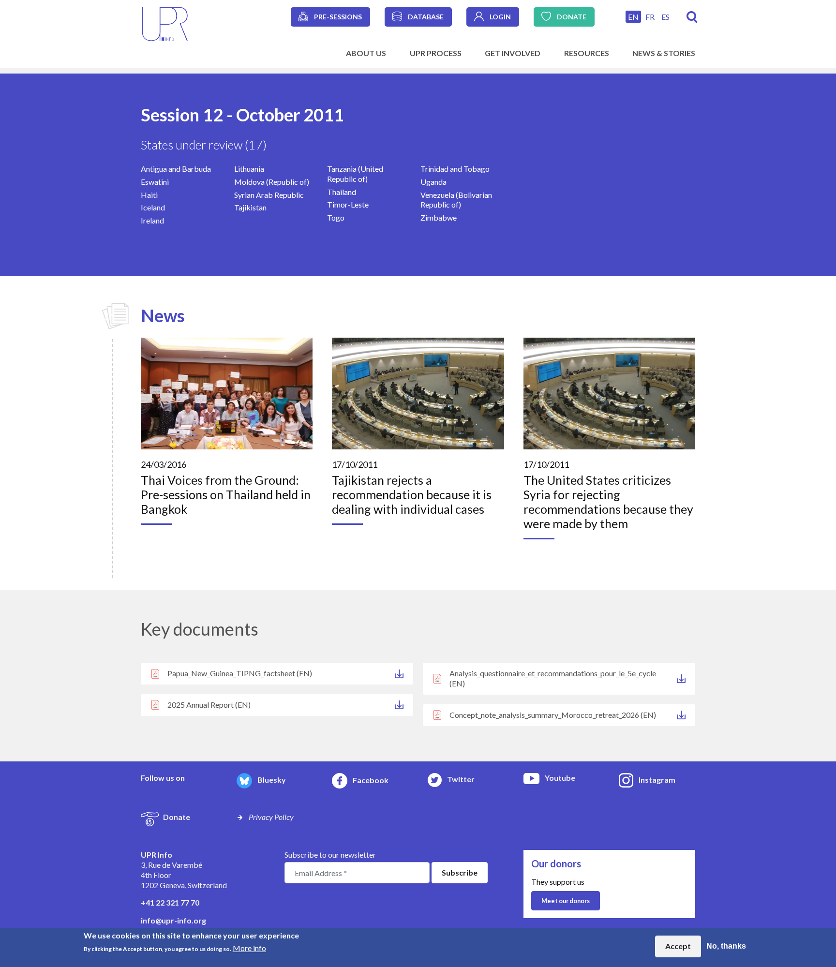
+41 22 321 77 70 (170, 902)
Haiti (149, 194)
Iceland (153, 207)
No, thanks (726, 946)
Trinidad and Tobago (455, 168)
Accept (678, 946)
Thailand (341, 191)
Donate (571, 17)
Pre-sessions (338, 17)
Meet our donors (565, 901)
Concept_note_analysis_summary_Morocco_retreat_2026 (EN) (552, 714)
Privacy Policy (271, 816)
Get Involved (512, 53)
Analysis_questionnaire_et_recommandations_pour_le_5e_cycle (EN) (552, 678)
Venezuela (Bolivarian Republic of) (456, 199)
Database (426, 17)
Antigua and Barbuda (176, 168)
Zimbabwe (438, 217)
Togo (335, 217)
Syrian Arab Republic (269, 194)
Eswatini (155, 181)
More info (249, 947)
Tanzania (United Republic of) (355, 173)
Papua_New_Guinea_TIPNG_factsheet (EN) (239, 673)
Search (692, 17)
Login (500, 17)
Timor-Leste (348, 204)
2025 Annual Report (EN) (209, 704)
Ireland (152, 220)
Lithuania (249, 168)
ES (665, 16)
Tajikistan (250, 207)
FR (650, 16)
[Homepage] (165, 23)
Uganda (433, 181)
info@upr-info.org (173, 920)
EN (633, 16)
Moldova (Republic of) (271, 181)
